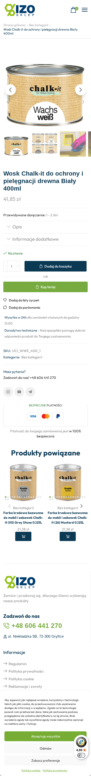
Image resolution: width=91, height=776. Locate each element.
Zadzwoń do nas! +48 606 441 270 (29, 377)
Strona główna (14, 25)
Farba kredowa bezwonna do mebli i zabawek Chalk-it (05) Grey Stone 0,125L (23, 518)
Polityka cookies (30, 770)
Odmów (45, 748)
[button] (74, 10)
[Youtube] (19, 392)
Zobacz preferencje (45, 760)
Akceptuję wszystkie (45, 736)
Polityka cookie (21, 679)
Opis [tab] (17, 226)
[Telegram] (30, 392)
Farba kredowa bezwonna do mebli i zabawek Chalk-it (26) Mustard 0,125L (68, 518)
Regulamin (18, 663)
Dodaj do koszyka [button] (23, 536)
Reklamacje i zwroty (25, 686)
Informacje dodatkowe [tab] (35, 239)
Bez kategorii (38, 25)
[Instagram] (8, 392)
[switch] (81, 755)
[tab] (45, 227)
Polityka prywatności (55, 770)
